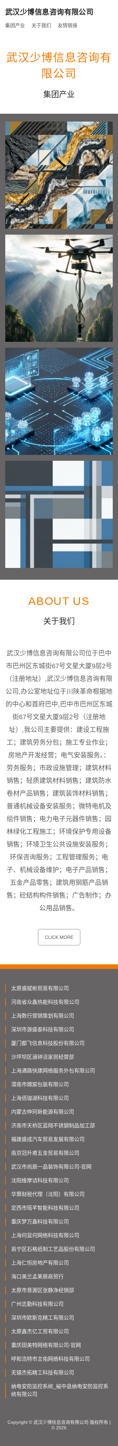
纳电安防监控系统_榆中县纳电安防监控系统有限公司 (59, 1390)
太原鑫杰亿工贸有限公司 (40, 1331)
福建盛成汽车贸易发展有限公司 (48, 1139)
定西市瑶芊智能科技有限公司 (45, 1208)
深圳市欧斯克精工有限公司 (42, 1318)
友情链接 (67, 25)
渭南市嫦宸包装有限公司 (40, 1084)
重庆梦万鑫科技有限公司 (40, 1221)
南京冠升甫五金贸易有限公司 (45, 1153)
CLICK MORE (59, 937)
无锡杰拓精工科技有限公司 (42, 1372)
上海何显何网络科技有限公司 (45, 1235)
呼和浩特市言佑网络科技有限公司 (50, 1359)
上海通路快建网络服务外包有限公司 (53, 1070)
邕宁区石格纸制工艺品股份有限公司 (53, 1249)
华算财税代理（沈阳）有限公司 (48, 1194)
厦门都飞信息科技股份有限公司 (48, 1043)
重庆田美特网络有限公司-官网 (46, 1345)
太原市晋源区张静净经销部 (42, 1290)
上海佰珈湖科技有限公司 (40, 1098)
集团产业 (15, 25)
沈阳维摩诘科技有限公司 (40, 1180)
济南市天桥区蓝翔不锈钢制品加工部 (53, 1125)
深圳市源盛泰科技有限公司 (42, 1029)
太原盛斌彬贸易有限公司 (40, 988)
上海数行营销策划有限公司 (42, 1016)
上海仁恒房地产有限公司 (40, 1263)
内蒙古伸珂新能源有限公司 (42, 1112)
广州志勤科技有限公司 (37, 1304)
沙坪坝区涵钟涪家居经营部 (42, 1057)
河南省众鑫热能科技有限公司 (45, 1002)
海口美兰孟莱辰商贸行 (37, 1276)
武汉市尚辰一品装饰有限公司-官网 (51, 1167)
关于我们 (41, 25)
